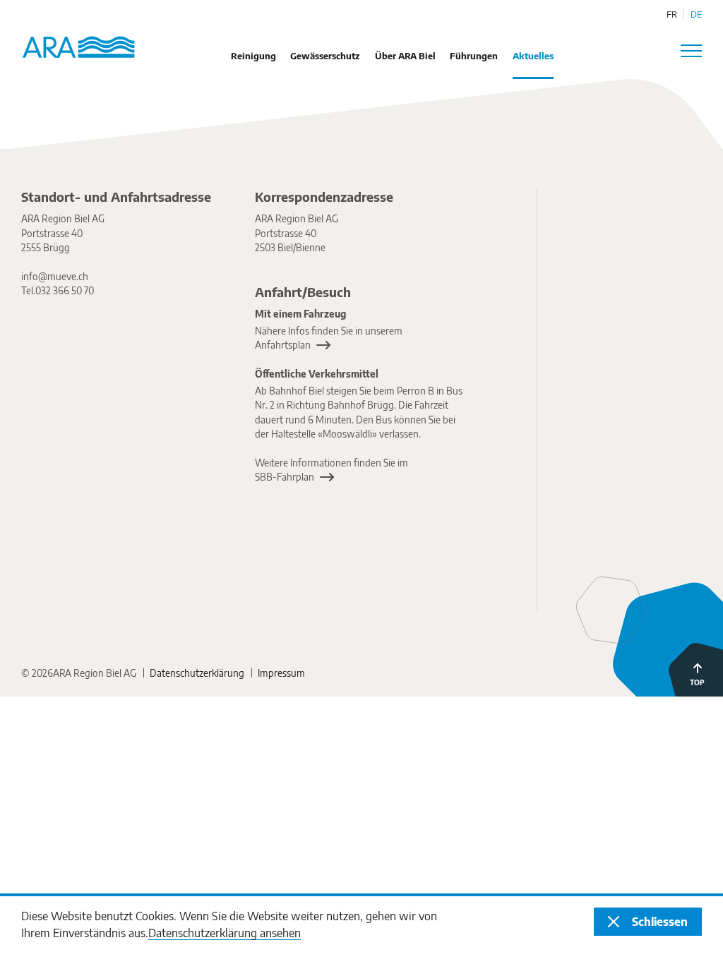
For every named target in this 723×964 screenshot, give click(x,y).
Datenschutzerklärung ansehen (224, 933)
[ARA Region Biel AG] (608, 249)
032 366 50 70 (64, 290)
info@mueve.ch (54, 276)
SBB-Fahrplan (284, 477)
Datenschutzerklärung (197, 673)
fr (672, 14)
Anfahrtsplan (283, 345)
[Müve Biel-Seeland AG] (608, 530)
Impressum (281, 673)
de (696, 14)
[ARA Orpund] (608, 390)
